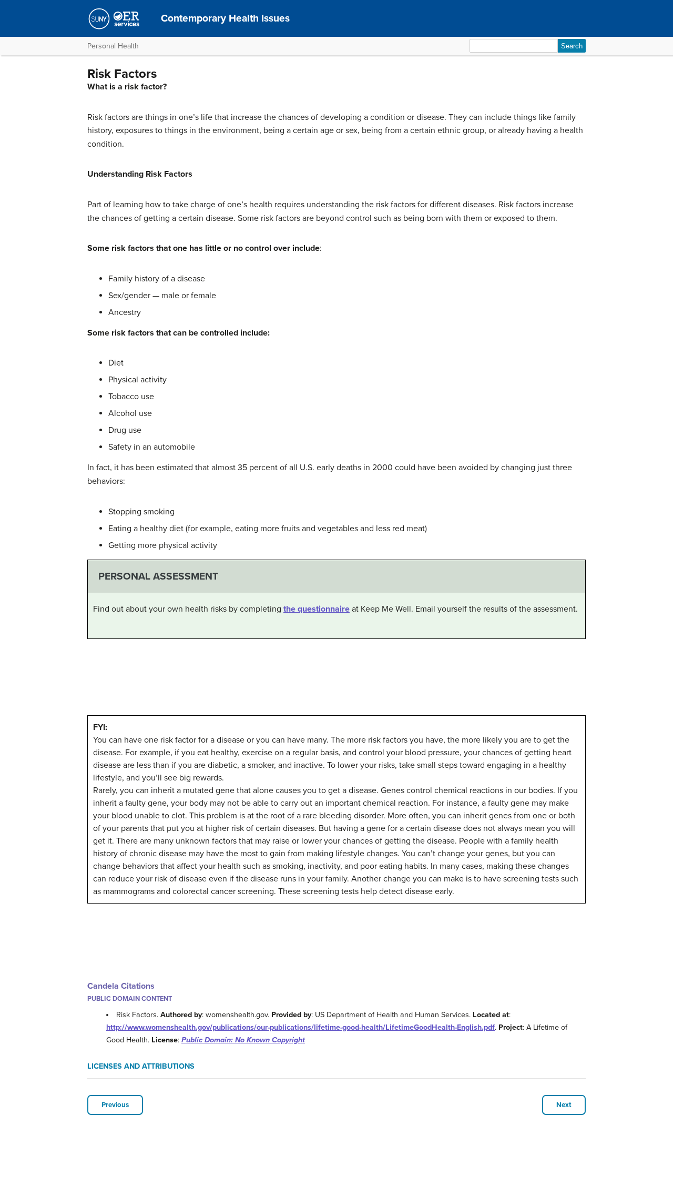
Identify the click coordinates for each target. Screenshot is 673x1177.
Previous (115, 1105)
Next (564, 1105)
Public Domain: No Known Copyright (243, 1040)
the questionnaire (316, 609)
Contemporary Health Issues (225, 18)
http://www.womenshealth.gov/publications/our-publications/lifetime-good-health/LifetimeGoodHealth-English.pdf (300, 1027)
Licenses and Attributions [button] (141, 1066)
